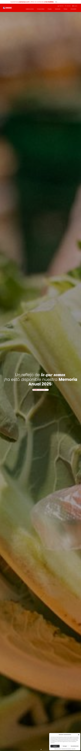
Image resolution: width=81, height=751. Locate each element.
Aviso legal (73, 748)
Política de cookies (57, 748)
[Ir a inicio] (7, 8)
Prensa (65, 9)
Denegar (65, 746)
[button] (78, 734)
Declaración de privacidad (66, 748)
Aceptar (55, 746)
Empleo (50, 9)
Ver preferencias (74, 746)
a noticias (39, 387)
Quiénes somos (30, 9)
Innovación (73, 9)
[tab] (38, 749)
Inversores (57, 9)
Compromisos (40, 9)
